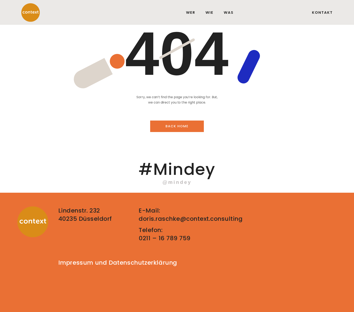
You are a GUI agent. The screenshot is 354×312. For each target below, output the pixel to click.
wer (190, 12)
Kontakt (322, 12)
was (229, 12)
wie (209, 12)
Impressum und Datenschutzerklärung (117, 262)
